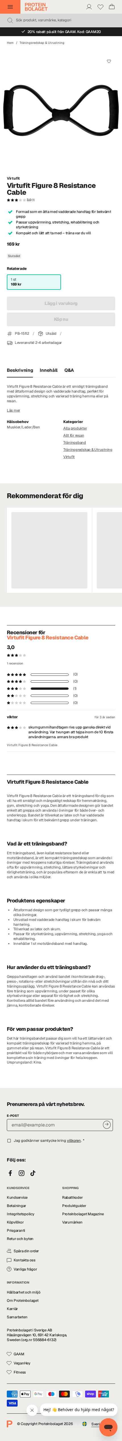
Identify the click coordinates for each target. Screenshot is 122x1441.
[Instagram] (21, 1173)
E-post (13, 1116)
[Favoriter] (100, 6)
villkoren (74, 1140)
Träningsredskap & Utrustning (42, 43)
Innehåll (48, 370)
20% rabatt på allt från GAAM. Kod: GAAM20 (64, 31)
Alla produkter (75, 428)
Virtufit (13, 178)
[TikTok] (33, 1173)
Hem (10, 43)
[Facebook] (10, 1173)
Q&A (69, 370)
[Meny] (10, 7)
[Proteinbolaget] (36, 7)
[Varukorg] (111, 6)
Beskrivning (20, 370)
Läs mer (13, 410)
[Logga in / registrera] (89, 6)
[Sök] (10, 20)
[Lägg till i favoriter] (108, 61)
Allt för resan (73, 435)
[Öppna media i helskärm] (61, 110)
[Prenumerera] (107, 1124)
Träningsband (74, 442)
